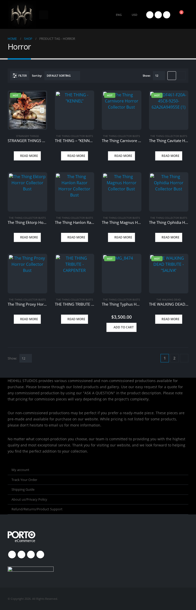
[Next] (184, 358)
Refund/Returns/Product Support (37, 509)
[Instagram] (166, 14)
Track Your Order (24, 479)
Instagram (31, 554)
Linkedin (40, 554)
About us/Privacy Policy (29, 499)
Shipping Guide (22, 489)
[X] (149, 14)
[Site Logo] (22, 15)
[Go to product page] (74, 110)
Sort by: (37, 75)
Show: (147, 75)
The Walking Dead (168, 299)
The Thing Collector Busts (74, 136)
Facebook (12, 554)
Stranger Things (27, 136)
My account (20, 469)
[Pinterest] (158, 14)
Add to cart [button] (124, 327)
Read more (29, 156)
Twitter (21, 554)
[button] (43, 14)
